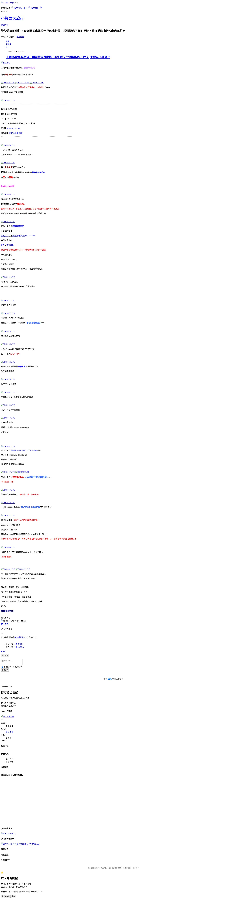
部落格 (8, 44)
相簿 (7, 41)
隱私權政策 (127, 868)
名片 (7, 47)
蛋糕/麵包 (20, 647)
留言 (23, 637)
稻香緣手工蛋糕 (15, 133)
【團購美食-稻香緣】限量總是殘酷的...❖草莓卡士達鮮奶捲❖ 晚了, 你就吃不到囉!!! (58, 57)
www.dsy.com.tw (13, 128)
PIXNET (95, 868)
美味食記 (19, 644)
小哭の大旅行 (12, 18)
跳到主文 (5, 25)
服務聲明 (136, 868)
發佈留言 (5, 670)
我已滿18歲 (6, 896)
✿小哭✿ (5, 624)
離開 (13, 896)
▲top (3, 651)
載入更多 (5, 656)
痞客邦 (18, 637)
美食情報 (20, 37)
